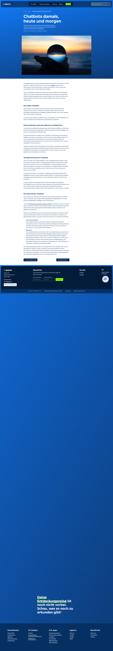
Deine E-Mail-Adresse (37, 277)
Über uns (54, 4)
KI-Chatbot (33, 4)
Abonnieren (59, 279)
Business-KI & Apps (44, 4)
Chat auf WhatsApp (11, 284)
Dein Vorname (48, 277)
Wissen (61, 4)
